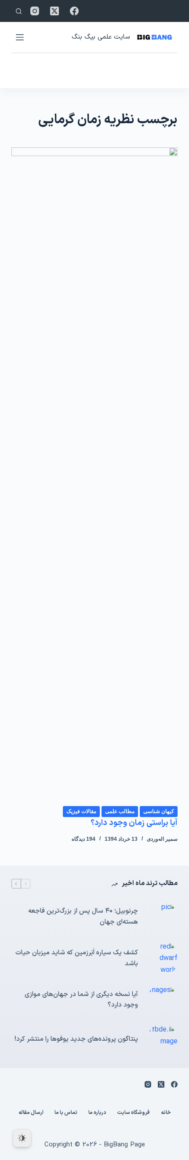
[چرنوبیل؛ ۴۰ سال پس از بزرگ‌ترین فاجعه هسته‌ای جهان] (162, 917)
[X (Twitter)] (54, 11)
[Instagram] (34, 11)
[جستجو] (19, 11)
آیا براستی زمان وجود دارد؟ (134, 823)
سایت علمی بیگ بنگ (101, 37)
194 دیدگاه (83, 839)
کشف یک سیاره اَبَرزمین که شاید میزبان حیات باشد (76, 958)
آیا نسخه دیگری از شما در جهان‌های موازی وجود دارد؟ (81, 999)
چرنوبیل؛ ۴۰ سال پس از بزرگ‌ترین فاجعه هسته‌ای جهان (83, 916)
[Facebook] (74, 11)
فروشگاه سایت (133, 1113)
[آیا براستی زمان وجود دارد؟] (94, 476)
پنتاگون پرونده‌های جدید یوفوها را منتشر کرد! (76, 1039)
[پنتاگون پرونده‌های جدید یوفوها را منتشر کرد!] (162, 1039)
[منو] (20, 37)
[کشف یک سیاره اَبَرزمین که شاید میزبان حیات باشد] (162, 958)
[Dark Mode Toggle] (22, 1138)
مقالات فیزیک (81, 811)
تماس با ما (66, 1113)
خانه (166, 1113)
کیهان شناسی (158, 811)
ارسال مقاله (31, 1113)
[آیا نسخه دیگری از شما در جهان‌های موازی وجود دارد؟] (162, 1000)
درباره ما (97, 1113)
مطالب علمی (119, 811)
